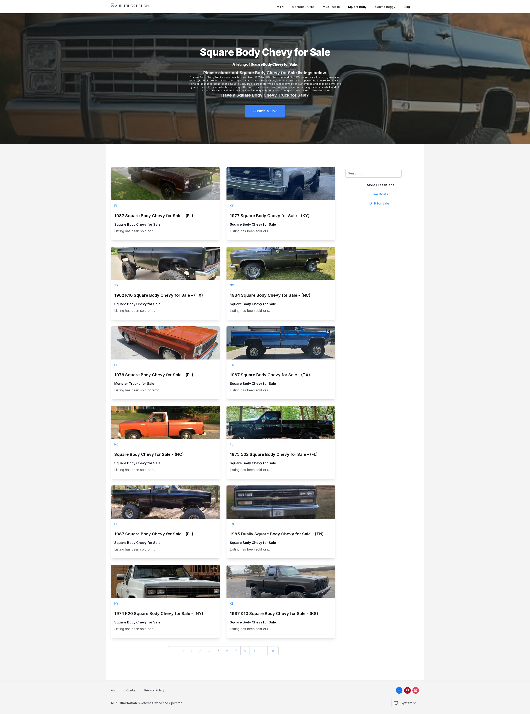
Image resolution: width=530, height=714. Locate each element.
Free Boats (379, 194)
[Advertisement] (380, 239)
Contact (132, 690)
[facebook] (399, 690)
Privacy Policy (154, 690)
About (115, 690)
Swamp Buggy (385, 6)
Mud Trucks (331, 6)
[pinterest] (407, 690)
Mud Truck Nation (124, 703)
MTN (280, 6)
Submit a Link (265, 111)
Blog (407, 6)
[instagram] (415, 690)
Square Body (357, 6)
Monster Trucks (303, 6)
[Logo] (130, 6)
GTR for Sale (379, 203)
